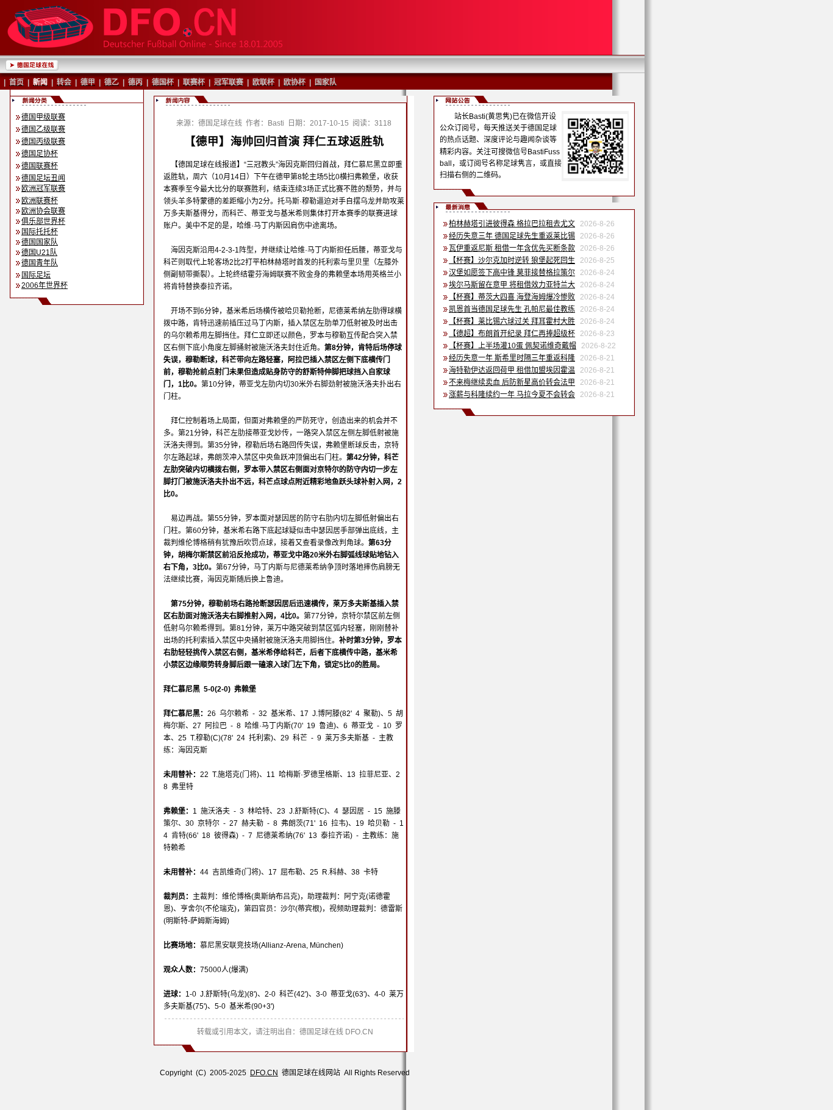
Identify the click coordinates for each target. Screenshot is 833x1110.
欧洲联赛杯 (39, 200)
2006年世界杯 (44, 285)
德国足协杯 (39, 153)
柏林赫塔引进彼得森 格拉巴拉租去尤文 (512, 224)
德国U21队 (39, 252)
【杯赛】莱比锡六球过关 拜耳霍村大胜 (512, 321)
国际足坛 (36, 275)
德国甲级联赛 (43, 117)
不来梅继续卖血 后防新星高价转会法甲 (512, 382)
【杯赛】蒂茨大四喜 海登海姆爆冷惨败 (512, 297)
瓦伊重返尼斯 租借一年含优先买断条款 (512, 248)
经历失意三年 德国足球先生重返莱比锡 (512, 236)
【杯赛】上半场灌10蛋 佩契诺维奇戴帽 (512, 346)
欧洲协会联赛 (43, 211)
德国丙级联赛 (43, 141)
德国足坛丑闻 (43, 178)
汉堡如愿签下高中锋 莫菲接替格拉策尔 (512, 272)
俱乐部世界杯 (43, 221)
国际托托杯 (39, 231)
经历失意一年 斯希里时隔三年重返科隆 (512, 358)
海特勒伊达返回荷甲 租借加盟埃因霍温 (512, 370)
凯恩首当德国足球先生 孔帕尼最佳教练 (512, 309)
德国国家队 (39, 242)
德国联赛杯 (39, 166)
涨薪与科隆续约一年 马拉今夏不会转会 (512, 394)
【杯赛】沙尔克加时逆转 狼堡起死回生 (512, 260)
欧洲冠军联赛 (43, 188)
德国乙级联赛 (43, 129)
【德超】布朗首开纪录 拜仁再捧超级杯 (512, 333)
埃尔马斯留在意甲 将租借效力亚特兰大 (512, 285)
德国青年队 (39, 263)
